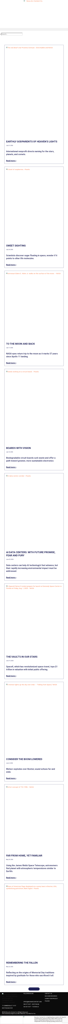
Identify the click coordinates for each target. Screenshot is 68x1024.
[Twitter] (35, 996)
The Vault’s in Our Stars (21, 656)
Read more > (11, 161)
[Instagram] (30, 996)
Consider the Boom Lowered (24, 759)
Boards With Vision (18, 448)
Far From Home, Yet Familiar (24, 855)
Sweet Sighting (16, 245)
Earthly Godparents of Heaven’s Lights (31, 141)
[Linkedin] (25, 996)
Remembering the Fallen (22, 962)
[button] (34, 29)
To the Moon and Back (20, 343)
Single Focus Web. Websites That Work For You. (23, 1013)
